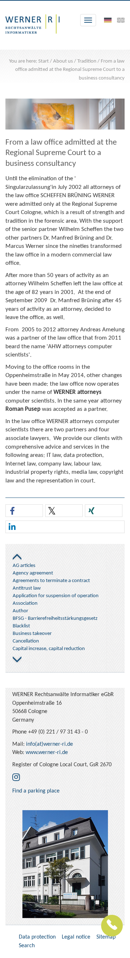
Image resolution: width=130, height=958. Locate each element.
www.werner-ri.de (47, 752)
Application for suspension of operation (56, 596)
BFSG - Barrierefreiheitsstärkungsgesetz (55, 618)
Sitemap (106, 937)
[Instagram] (16, 778)
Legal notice (76, 937)
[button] (24, 511)
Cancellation (26, 641)
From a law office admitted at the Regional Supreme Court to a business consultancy (70, 70)
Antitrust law (27, 588)
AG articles (24, 565)
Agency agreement (33, 573)
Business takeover (32, 633)
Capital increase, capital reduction (49, 648)
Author (20, 611)
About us (63, 61)
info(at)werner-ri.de (49, 744)
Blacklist (21, 626)
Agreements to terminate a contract (51, 581)
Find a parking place (36, 791)
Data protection (37, 937)
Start (43, 61)
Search (27, 946)
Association (25, 603)
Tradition (86, 61)
